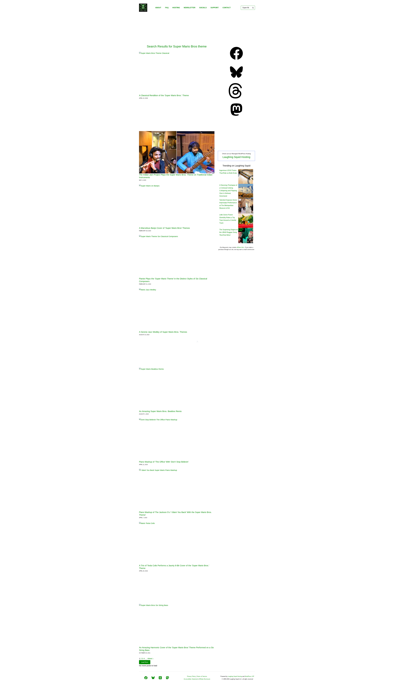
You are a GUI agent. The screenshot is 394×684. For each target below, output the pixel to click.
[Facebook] (236, 60)
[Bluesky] (236, 79)
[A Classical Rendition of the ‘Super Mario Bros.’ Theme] (176, 73)
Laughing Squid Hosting (236, 157)
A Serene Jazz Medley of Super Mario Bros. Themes (163, 332)
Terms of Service (202, 676)
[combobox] (246, 8)
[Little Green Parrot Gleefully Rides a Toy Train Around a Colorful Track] (245, 221)
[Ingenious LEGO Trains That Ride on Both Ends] (245, 176)
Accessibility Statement (191, 679)
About (158, 8)
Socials (203, 8)
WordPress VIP (249, 676)
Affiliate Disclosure (204, 679)
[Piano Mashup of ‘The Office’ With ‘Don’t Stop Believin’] (176, 439)
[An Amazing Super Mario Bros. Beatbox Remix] (176, 389)
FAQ (166, 8)
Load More (144, 662)
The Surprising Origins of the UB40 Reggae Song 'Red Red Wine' (228, 232)
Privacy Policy (191, 676)
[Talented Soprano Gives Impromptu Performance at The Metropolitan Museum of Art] (245, 206)
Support (215, 8)
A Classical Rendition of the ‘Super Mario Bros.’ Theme (164, 95)
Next (151, 659)
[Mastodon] (236, 117)
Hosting (176, 8)
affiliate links (240, 247)
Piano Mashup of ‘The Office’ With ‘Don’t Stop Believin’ (164, 462)
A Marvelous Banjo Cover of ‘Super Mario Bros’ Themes (164, 228)
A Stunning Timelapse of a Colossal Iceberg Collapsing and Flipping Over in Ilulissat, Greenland (228, 190)
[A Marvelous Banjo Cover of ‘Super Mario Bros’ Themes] (176, 205)
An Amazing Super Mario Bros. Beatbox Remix (160, 411)
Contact (227, 8)
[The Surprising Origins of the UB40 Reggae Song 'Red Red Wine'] (245, 236)
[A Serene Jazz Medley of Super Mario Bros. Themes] (176, 309)
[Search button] (253, 8)
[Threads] (236, 98)
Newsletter (189, 8)
